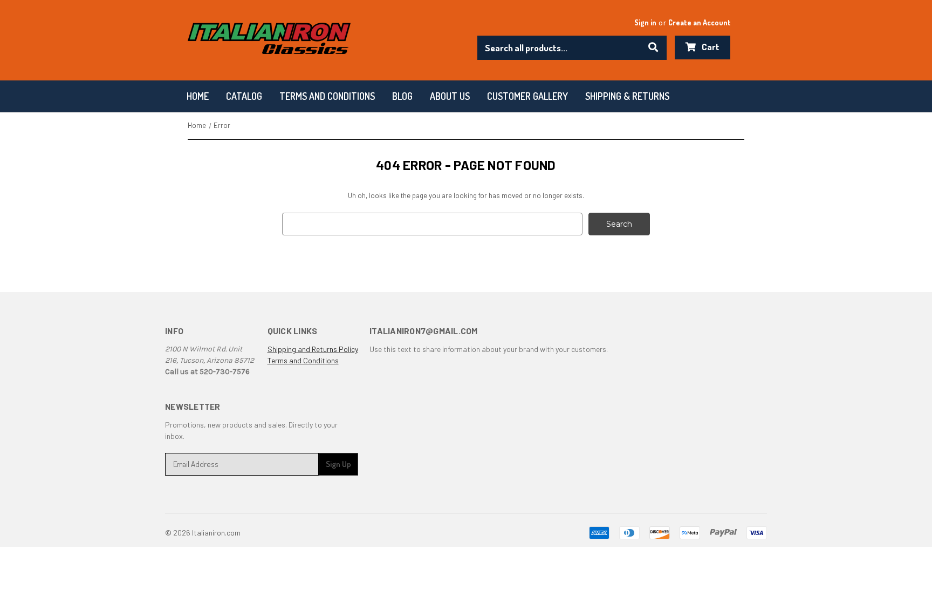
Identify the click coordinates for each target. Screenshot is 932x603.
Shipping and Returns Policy (313, 349)
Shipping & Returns (627, 96)
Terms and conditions (327, 96)
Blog (402, 96)
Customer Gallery (527, 96)
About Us (450, 96)
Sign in (645, 22)
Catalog (244, 96)
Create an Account (699, 22)
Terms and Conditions (303, 360)
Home (198, 96)
